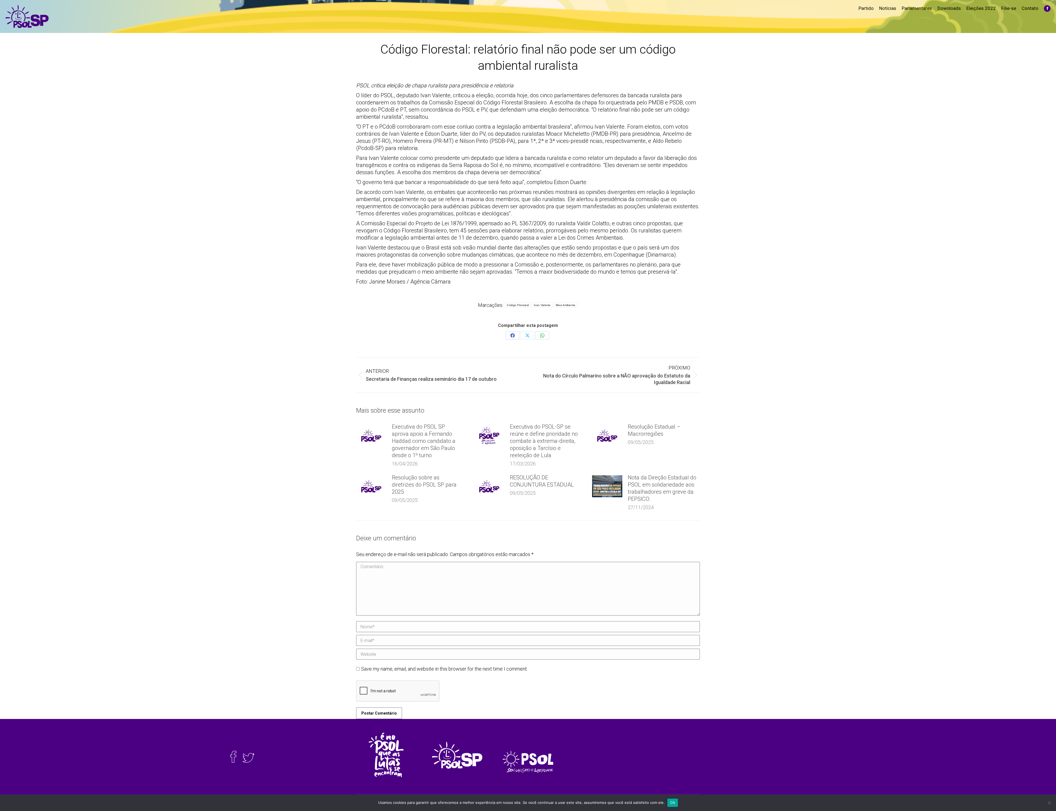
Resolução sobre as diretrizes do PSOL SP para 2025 (424, 484)
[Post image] (371, 435)
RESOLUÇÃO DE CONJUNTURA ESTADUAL (542, 481)
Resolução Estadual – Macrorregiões (654, 430)
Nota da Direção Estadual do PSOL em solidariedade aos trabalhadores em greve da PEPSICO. (662, 488)
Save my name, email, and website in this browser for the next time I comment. (444, 669)
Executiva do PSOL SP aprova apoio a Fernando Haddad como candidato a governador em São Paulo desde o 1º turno (423, 441)
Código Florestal (518, 305)
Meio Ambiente (566, 305)
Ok (672, 802)
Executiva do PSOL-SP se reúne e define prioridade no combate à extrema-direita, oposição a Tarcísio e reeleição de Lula (544, 441)
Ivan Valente (542, 305)
